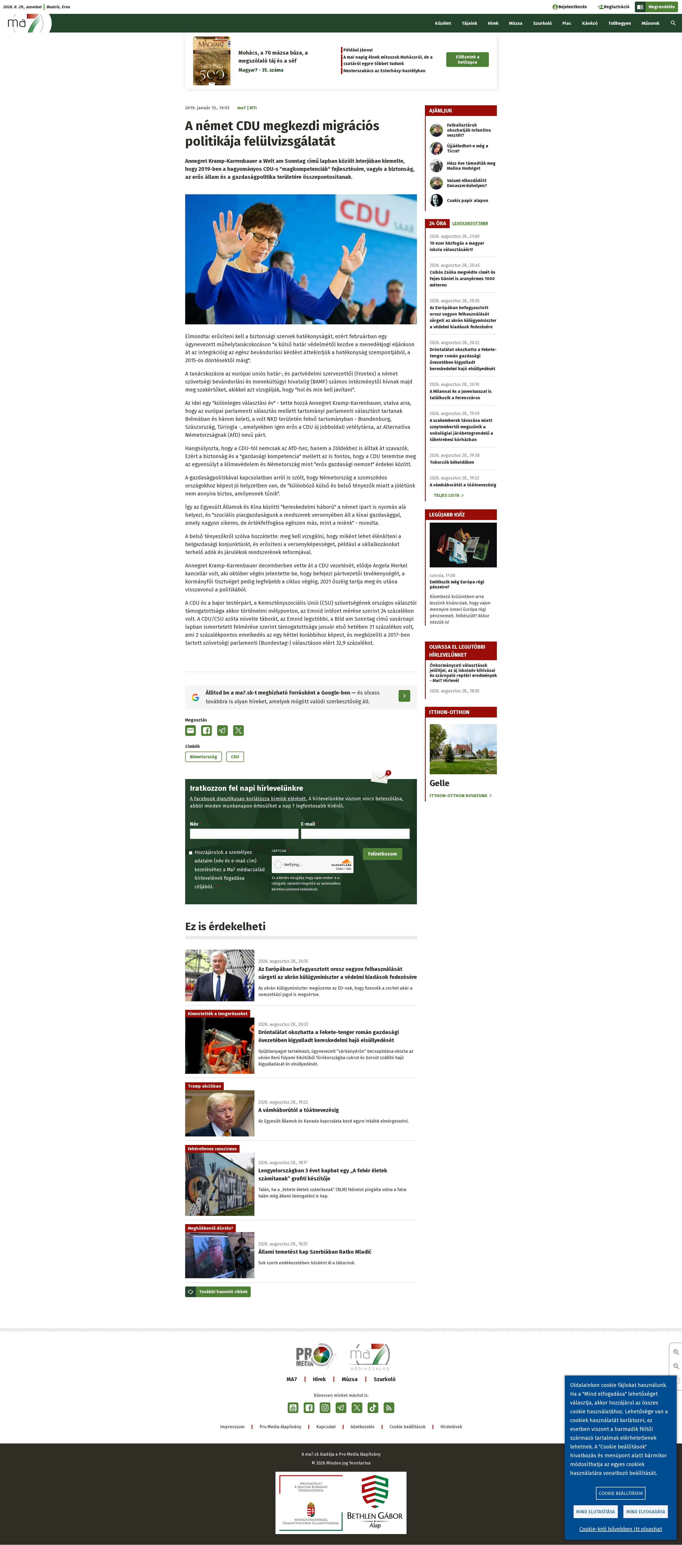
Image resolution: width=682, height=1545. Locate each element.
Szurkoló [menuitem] (542, 23)
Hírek (319, 1379)
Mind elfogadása (645, 1512)
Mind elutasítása (595, 1512)
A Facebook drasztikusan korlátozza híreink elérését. (248, 799)
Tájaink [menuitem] (469, 23)
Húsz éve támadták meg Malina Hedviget (471, 166)
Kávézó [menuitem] (590, 23)
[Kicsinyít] (676, 1366)
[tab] (438, 223)
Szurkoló (385, 1379)
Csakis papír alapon (467, 200)
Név (194, 824)
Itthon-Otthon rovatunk (458, 795)
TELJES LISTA (446, 495)
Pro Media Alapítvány (280, 1426)
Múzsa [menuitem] (515, 23)
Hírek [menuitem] (493, 23)
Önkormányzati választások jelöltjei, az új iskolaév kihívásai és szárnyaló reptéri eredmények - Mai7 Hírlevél (463, 673)
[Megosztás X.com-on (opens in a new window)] (238, 730)
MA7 (292, 1379)
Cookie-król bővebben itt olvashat (620, 1529)
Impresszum (232, 1426)
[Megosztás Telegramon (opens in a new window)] (222, 730)
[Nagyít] (676, 1352)
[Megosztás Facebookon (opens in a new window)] (206, 730)
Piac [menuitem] (566, 23)
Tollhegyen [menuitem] (619, 23)
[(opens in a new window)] (293, 1407)
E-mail (308, 824)
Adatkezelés (363, 1426)
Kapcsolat (326, 1426)
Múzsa (350, 1379)
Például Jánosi (358, 50)
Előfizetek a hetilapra (468, 59)
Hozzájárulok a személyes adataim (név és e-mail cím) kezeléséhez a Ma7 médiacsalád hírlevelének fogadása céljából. (229, 869)
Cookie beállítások (407, 1426)
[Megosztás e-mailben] (190, 730)
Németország (203, 756)
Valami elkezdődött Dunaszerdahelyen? (467, 183)
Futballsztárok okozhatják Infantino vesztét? (469, 130)
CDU (235, 756)
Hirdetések (451, 1426)
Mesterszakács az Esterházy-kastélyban (384, 70)
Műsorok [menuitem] (650, 23)
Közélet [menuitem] (443, 23)
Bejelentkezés (572, 6)
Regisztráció (617, 6)
